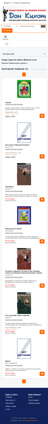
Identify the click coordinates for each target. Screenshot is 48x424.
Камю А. (8, 317)
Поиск (8, 30)
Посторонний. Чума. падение (17, 315)
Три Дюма (9, 187)
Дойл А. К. (9, 147)
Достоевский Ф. (11, 363)
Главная (8, 397)
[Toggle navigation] (7, 44)
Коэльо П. (9, 275)
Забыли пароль (34, 403)
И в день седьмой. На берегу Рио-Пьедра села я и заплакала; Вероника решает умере (23, 272)
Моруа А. (8, 189)
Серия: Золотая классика (14, 104)
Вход (30, 397)
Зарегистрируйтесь (22, 3)
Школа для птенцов (13, 229)
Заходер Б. (9, 231)
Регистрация (33, 400)
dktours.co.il (29, 59)
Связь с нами (10, 406)
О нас (7, 409)
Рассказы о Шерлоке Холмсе (17, 145)
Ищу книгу (9, 403)
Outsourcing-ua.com (30, 420)
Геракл (8, 102)
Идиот (8, 361)
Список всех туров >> (18, 63)
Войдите (7, 3)
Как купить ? (10, 400)
